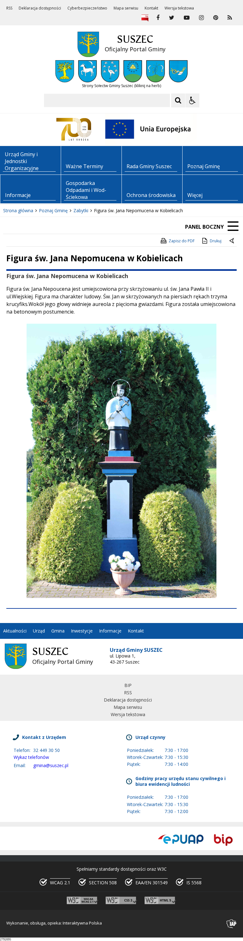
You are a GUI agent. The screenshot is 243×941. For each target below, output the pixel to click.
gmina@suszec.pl (50, 765)
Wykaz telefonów (31, 757)
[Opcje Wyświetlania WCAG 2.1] (192, 100)
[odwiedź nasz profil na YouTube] (186, 17)
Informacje (110, 631)
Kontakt (151, 8)
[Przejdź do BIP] (223, 840)
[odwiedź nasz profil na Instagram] (201, 17)
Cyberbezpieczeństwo (87, 8)
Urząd (39, 631)
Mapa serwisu (126, 8)
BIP (128, 685)
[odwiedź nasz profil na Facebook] (158, 17)
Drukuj (215, 241)
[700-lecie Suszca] (74, 129)
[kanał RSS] (230, 17)
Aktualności (15, 631)
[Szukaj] (178, 100)
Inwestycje (82, 631)
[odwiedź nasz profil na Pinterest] (216, 17)
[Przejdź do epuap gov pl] (180, 840)
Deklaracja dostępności (40, 8)
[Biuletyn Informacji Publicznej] (144, 17)
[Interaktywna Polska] (232, 923)
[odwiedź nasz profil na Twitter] (171, 17)
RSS (9, 8)
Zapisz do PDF (182, 241)
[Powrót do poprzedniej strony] (232, 241)
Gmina (58, 631)
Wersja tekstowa (179, 8)
